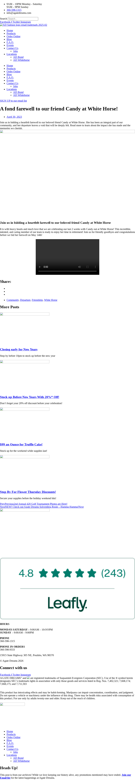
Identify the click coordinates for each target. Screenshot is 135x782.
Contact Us (12, 48)
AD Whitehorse (21, 60)
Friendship (37, 300)
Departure (25, 300)
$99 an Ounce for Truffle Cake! (21, 444)
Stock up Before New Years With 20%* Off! (29, 397)
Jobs (15, 51)
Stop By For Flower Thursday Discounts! (28, 492)
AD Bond (18, 57)
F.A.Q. (10, 42)
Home (10, 30)
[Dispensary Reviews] (67, 618)
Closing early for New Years (18, 349)
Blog (9, 39)
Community (13, 300)
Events (10, 45)
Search (3, 18)
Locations (12, 54)
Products (11, 33)
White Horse (50, 300)
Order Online (13, 36)
